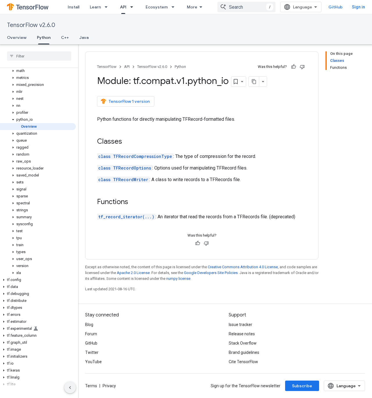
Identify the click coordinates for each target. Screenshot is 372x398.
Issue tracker (240, 324)
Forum (91, 334)
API (123, 7)
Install (73, 7)
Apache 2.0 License (133, 273)
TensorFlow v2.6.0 (31, 25)
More (192, 7)
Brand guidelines (244, 352)
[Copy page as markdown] (254, 82)
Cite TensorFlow (243, 361)
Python (44, 37)
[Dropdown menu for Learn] (108, 7)
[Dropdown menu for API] (133, 7)
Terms (91, 385)
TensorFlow (107, 66)
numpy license (178, 278)
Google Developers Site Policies (211, 273)
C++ (65, 37)
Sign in (358, 7)
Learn (95, 7)
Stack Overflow (243, 343)
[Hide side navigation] (70, 387)
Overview (16, 37)
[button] (38, 70)
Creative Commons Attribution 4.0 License (243, 267)
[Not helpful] (302, 66)
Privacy (109, 385)
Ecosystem (157, 7)
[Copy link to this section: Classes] (128, 141)
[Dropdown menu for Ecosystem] (175, 7)
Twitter (92, 352)
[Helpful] (293, 66)
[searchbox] (39, 56)
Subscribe (302, 385)
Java (84, 37)
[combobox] (246, 7)
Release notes (242, 334)
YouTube (93, 361)
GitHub (335, 7)
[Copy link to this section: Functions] (134, 202)
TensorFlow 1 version (129, 101)
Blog (89, 324)
